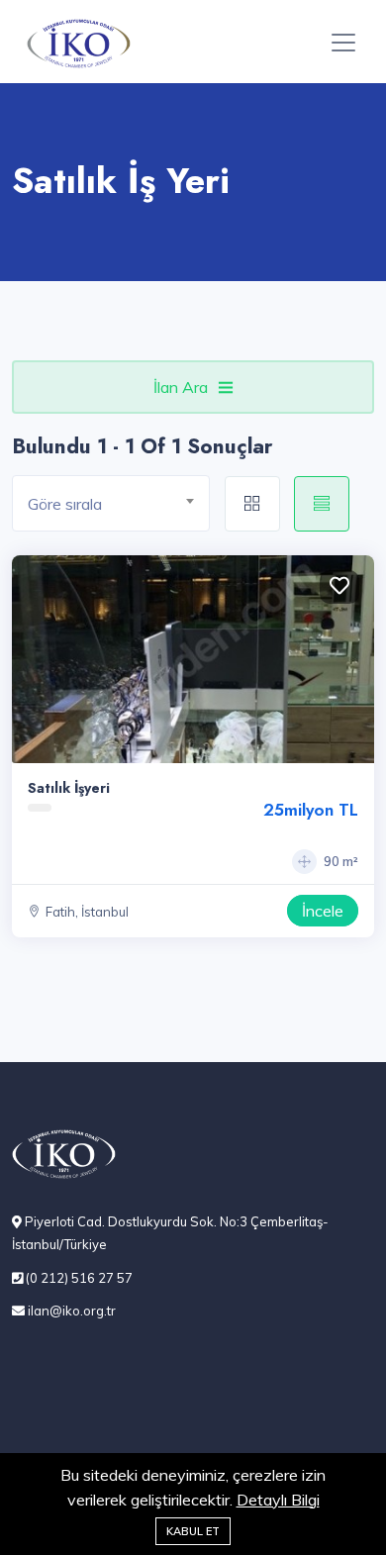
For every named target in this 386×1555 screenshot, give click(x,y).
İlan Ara (180, 387)
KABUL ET (193, 1531)
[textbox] (118, 504)
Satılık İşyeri (69, 788)
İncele (322, 911)
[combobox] (111, 503)
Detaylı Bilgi (278, 1499)
